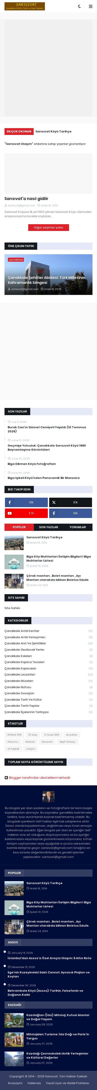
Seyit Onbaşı (67, 742)
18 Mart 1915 (14, 735)
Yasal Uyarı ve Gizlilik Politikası (67, 1083)
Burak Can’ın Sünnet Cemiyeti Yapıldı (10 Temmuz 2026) (47, 429)
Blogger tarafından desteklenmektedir (39, 777)
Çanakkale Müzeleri (48, 681)
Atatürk (30, 742)
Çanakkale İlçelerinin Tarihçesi (48, 712)
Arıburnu (12, 742)
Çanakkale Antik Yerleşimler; (48, 637)
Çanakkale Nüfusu (48, 687)
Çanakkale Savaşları (48, 693)
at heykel (13, 749)
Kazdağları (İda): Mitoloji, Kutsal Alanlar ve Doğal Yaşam (58, 1017)
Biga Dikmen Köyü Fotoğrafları (32, 464)
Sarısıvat (47, 742)
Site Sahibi (12, 608)
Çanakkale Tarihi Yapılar (48, 706)
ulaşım (30, 749)
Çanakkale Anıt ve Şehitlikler (48, 643)
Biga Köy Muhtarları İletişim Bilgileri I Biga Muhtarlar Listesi (58, 559)
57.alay (32, 735)
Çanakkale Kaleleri (48, 656)
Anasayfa (15, 1083)
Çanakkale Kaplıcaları (48, 668)
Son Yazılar (48, 527)
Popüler (19, 527)
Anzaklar (71, 735)
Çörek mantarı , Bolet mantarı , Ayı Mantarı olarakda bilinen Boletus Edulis (57, 578)
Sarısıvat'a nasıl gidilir (26, 198)
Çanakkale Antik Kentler (48, 631)
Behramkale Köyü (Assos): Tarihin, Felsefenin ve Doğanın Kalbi (45, 993)
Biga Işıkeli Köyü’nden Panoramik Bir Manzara (44, 478)
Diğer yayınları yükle (48, 227)
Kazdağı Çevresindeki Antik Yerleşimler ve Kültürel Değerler (57, 1056)
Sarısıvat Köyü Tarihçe (53, 131)
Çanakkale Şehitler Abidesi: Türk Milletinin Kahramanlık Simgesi (46, 280)
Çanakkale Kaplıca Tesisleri (48, 662)
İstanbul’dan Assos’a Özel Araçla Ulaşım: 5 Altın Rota (49, 958)
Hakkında (34, 1083)
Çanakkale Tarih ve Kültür (48, 699)
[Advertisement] (48, 68)
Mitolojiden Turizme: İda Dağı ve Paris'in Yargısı (57, 1036)
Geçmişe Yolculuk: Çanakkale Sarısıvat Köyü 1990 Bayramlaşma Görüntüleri (47, 448)
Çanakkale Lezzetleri (48, 674)
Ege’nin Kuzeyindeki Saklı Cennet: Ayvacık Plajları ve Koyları (49, 974)
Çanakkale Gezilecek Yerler (48, 649)
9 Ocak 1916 (51, 735)
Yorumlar (78, 527)
